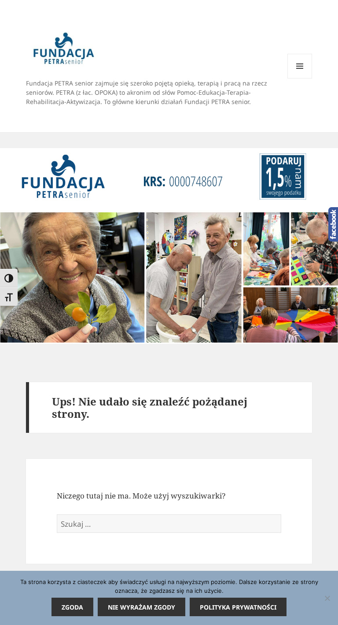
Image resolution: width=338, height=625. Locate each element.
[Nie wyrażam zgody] (327, 598)
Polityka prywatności (238, 607)
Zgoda (72, 607)
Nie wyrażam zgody (141, 607)
